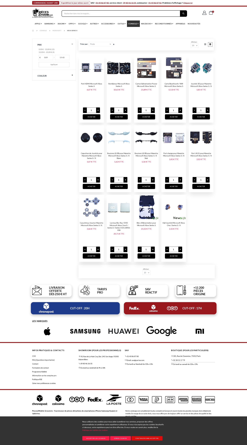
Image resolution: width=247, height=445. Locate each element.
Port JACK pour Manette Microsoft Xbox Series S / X (201, 154)
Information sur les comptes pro (44, 376)
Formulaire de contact (40, 368)
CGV (34, 356)
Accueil (33, 30)
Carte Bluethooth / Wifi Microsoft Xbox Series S (173, 85)
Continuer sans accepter (147, 438)
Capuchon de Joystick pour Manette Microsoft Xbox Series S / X (91, 155)
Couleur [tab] (42, 76)
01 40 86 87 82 (155, 3)
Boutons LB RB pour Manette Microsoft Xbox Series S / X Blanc (118, 155)
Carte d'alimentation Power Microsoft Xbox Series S (146, 85)
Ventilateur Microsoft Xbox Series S (119, 85)
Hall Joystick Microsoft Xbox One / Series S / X (174, 224)
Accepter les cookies (96, 438)
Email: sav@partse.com (135, 360)
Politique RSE (37, 379)
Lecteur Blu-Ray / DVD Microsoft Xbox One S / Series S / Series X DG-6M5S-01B (118, 226)
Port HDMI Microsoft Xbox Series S (91, 85)
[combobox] (124, 13)
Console (43, 30)
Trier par (83, 44)
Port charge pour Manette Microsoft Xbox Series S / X (173, 154)
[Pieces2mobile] (42, 13)
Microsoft (56, 30)
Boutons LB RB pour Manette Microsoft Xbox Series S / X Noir (146, 155)
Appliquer (54, 64)
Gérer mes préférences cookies (44, 383)
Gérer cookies (120, 438)
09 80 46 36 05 (129, 3)
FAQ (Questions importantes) (43, 360)
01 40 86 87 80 (102, 3)
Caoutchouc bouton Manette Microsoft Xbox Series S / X (91, 224)
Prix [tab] (39, 45)
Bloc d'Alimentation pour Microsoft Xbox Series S (146, 224)
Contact (35, 364)
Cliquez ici (187, 3)
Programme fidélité (39, 372)
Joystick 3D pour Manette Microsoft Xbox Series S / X (201, 85)
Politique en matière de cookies (95, 430)
